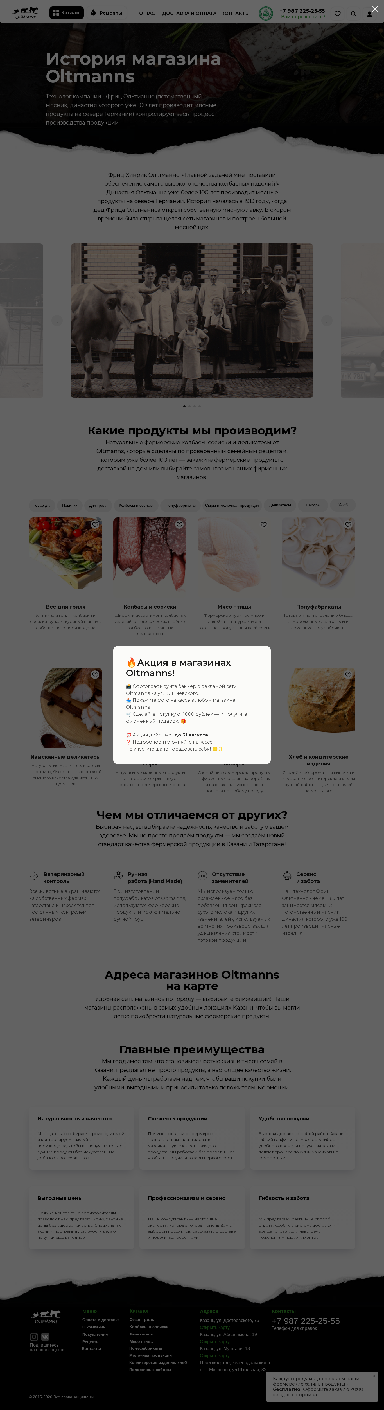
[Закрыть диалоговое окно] (375, 9)
